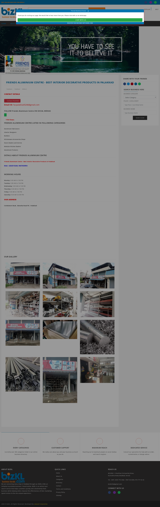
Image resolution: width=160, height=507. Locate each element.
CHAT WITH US (80, 20)
